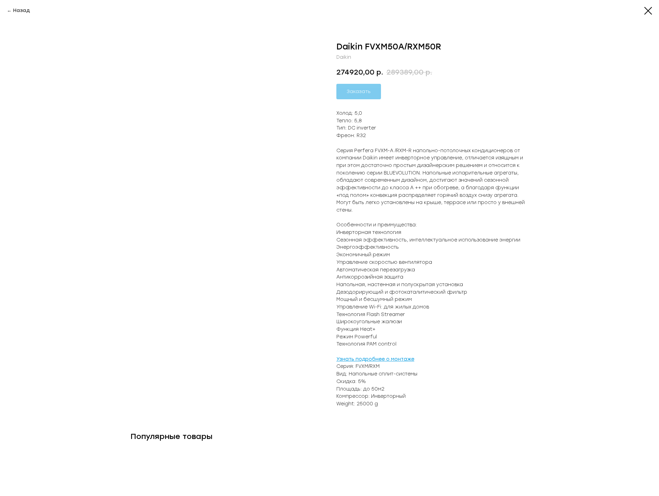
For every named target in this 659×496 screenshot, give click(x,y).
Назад (21, 10)
